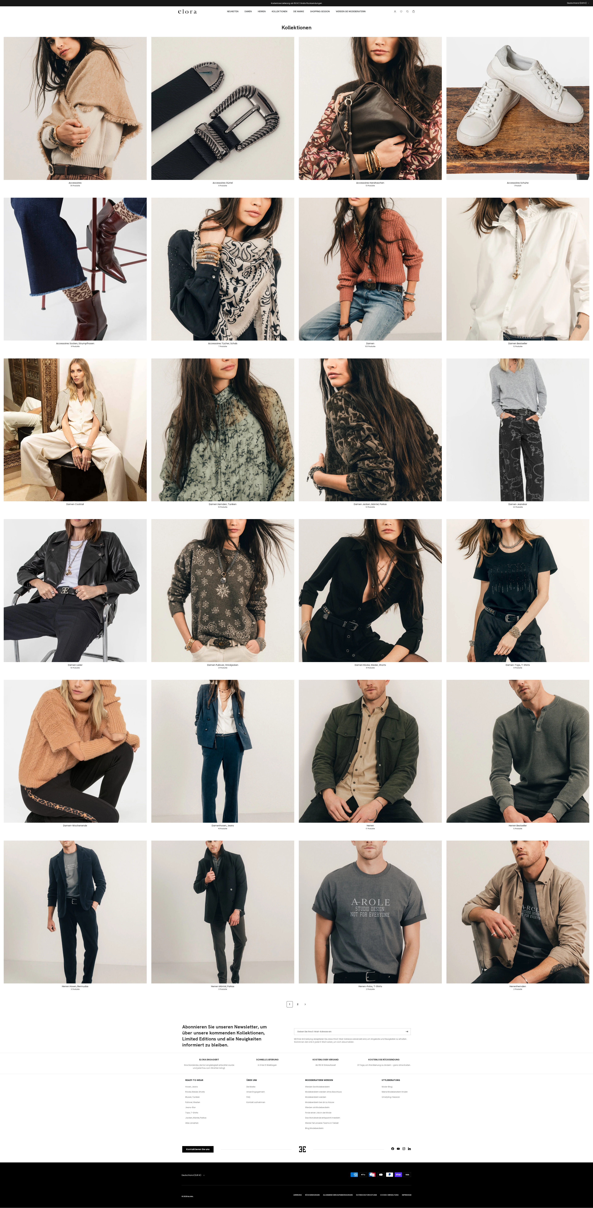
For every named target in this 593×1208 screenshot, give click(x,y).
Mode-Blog (387, 1086)
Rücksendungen (312, 1195)
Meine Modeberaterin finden (395, 1091)
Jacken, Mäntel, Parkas (195, 1117)
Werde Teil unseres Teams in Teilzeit (322, 1123)
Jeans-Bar (190, 1107)
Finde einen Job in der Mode (318, 1112)
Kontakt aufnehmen (255, 1102)
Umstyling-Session (391, 1097)
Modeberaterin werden (315, 1097)
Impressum (406, 1195)
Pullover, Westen (192, 1102)
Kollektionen (279, 11)
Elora (190, 1196)
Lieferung (297, 1195)
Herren (262, 11)
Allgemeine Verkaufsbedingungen (338, 1195)
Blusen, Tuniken (192, 1097)
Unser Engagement (255, 1091)
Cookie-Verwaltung (389, 1195)
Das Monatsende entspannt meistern (322, 1117)
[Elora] (187, 11)
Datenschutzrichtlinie (366, 1195)
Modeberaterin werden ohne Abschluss (323, 1091)
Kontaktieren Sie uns (198, 1149)
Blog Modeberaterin (314, 1128)
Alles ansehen (191, 1123)
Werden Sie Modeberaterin (317, 1086)
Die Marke (298, 11)
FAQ (248, 1097)
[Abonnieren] (407, 1031)
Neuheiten (232, 11)
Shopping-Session (320, 11)
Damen (248, 11)
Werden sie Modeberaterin (351, 11)
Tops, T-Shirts (191, 1112)
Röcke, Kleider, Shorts (195, 1091)
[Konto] (394, 11)
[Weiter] (305, 1004)
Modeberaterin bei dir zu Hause (319, 1102)
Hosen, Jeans (191, 1086)
